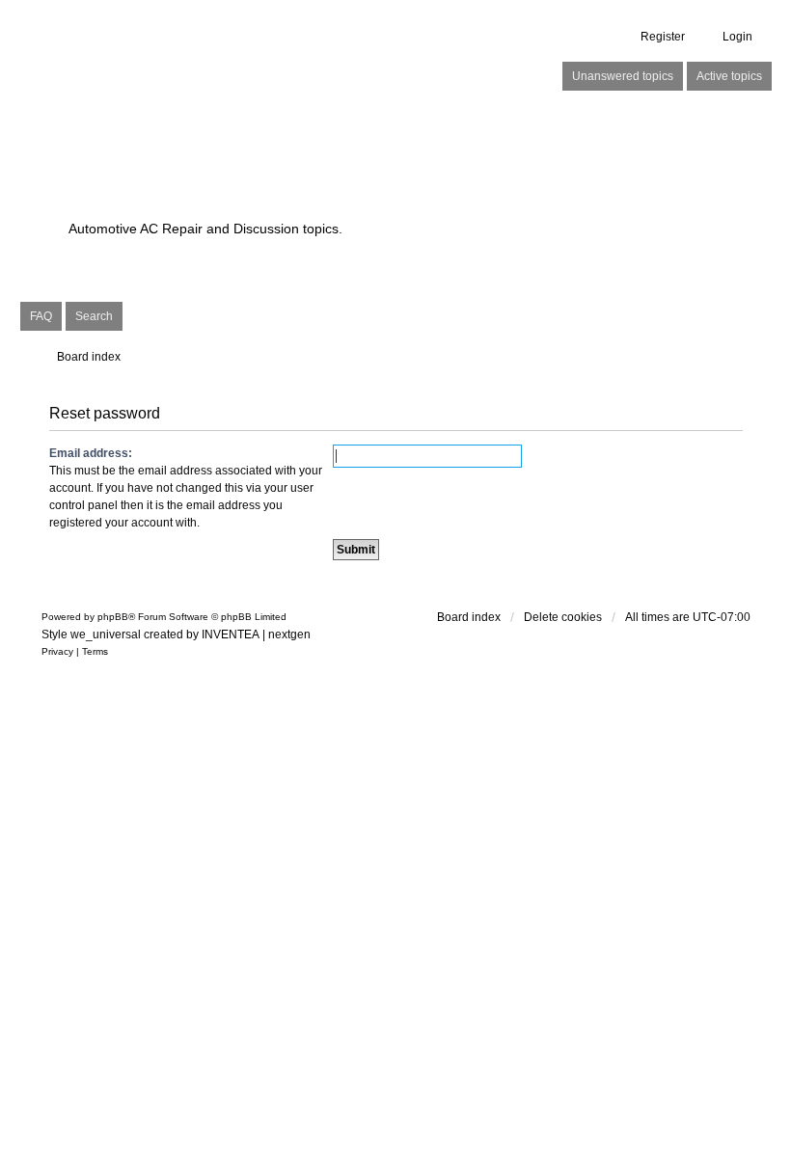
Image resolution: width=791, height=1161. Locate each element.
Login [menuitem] (737, 36)
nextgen (289, 634)
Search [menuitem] (94, 316)
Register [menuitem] (663, 36)
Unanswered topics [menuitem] (622, 76)
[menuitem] (57, 652)
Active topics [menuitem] (729, 76)
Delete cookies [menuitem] (563, 617)
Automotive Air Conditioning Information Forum (304, 175)
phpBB (112, 616)
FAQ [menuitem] (41, 316)
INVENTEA (230, 634)
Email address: (90, 453)
